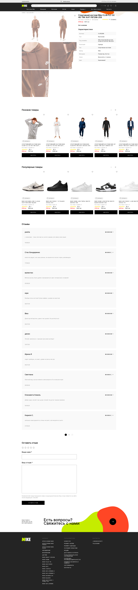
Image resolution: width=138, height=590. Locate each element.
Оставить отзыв (33, 502)
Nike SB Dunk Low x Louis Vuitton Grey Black (31, 202)
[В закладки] (75, 15)
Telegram (96, 543)
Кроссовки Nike (31, 9)
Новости (67, 541)
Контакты (108, 9)
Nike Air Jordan (47, 583)
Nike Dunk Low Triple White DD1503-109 (80, 202)
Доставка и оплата (96, 9)
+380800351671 (25, 1)
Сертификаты (69, 565)
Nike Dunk (45, 559)
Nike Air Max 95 (47, 575)
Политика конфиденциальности (72, 559)
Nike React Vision (48, 557)
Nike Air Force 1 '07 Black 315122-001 (55, 202)
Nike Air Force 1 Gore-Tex (47, 581)
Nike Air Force (47, 564)
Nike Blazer (46, 578)
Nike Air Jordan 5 (48, 573)
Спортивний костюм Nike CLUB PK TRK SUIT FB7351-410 (80, 144)
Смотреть (33, 155)
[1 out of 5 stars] (23, 448)
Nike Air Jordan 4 (48, 571)
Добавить (27, 141)
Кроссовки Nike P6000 (48, 544)
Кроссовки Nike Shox (48, 547)
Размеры (82, 9)
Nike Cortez (46, 568)
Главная (23, 12)
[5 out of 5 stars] (34, 448)
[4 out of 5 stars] (31, 448)
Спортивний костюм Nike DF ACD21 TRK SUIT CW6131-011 (105, 144)
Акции (73, 9)
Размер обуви (69, 543)
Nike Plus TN (46, 561)
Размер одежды (70, 545)
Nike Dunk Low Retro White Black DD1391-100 (104, 202)
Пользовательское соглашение (71, 555)
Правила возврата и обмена (71, 562)
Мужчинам (54, 9)
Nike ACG (45, 566)
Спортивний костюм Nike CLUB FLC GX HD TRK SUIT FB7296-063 (31, 144)
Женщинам (43, 9)
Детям (64, 9)
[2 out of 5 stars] (26, 448)
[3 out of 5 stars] (28, 448)
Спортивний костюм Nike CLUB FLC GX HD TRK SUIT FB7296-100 (55, 144)
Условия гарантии (70, 548)
